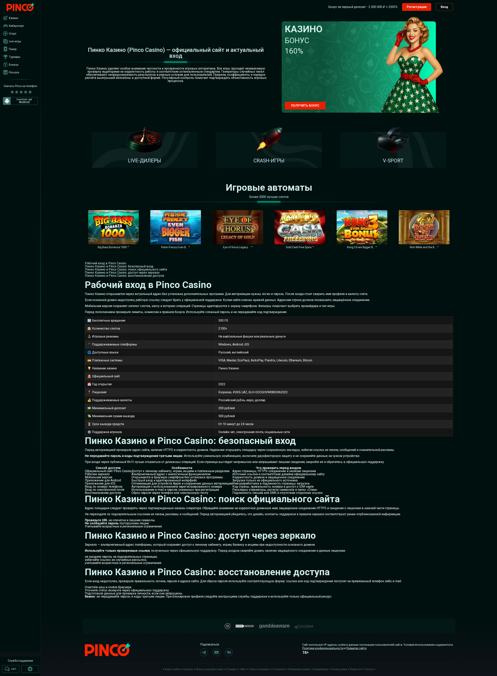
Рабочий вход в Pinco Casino (105, 263)
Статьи (368, 669)
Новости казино (259, 669)
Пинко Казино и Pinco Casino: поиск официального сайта (126, 269)
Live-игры (15, 41)
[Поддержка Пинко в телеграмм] (30, 669)
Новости (355, 669)
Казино (13, 18)
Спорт (13, 33)
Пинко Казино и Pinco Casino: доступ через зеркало (122, 272)
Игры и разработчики (209, 669)
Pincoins (14, 72)
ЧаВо (243, 669)
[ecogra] (303, 624)
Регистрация (417, 7)
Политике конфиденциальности (322, 648)
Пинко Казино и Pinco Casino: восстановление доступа (124, 276)
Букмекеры (321, 669)
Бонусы (13, 64)
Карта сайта (172, 669)
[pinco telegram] (204, 652)
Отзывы (231, 669)
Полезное (279, 669)
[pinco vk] (229, 652)
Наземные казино (299, 669)
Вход (444, 7)
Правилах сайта (356, 648)
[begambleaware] (274, 625)
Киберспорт (16, 25)
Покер (13, 49)
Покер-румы (339, 669)
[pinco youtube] (216, 652)
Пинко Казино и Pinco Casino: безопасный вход (119, 266)
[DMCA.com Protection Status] (245, 625)
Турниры (14, 56)
